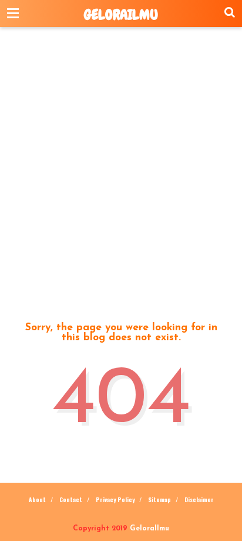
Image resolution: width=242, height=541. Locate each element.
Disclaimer (199, 499)
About (37, 499)
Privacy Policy (115, 499)
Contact (70, 499)
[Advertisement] (121, 172)
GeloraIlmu (121, 14)
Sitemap (159, 499)
